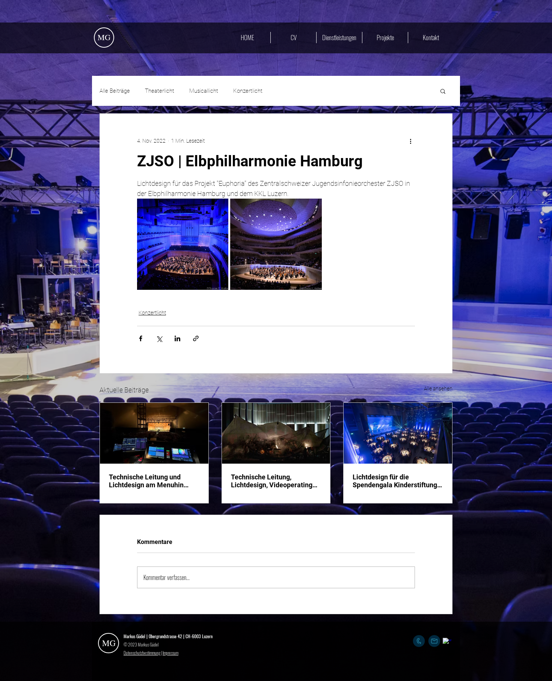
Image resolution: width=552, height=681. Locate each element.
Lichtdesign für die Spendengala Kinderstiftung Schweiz (395, 481)
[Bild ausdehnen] (182, 244)
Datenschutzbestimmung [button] (142, 652)
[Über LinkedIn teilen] (177, 338)
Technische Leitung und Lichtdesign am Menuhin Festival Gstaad (146, 481)
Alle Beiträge (115, 90)
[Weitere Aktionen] (410, 140)
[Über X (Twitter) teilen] (159, 338)
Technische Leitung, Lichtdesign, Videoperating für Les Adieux (271, 481)
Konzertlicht (247, 90)
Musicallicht (203, 90)
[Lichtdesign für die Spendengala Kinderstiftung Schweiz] (398, 433)
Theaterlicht (159, 90)
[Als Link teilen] (195, 338)
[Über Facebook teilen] (140, 338)
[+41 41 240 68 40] (418, 641)
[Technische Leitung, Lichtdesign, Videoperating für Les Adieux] (276, 433)
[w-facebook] (447, 642)
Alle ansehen (438, 389)
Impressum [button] (170, 652)
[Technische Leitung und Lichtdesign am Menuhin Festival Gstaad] (154, 433)
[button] (442, 91)
